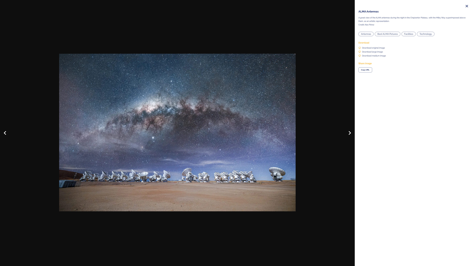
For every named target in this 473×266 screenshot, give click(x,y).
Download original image (373, 48)
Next (348, 133)
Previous (6, 131)
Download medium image (374, 56)
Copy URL (365, 70)
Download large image (372, 52)
